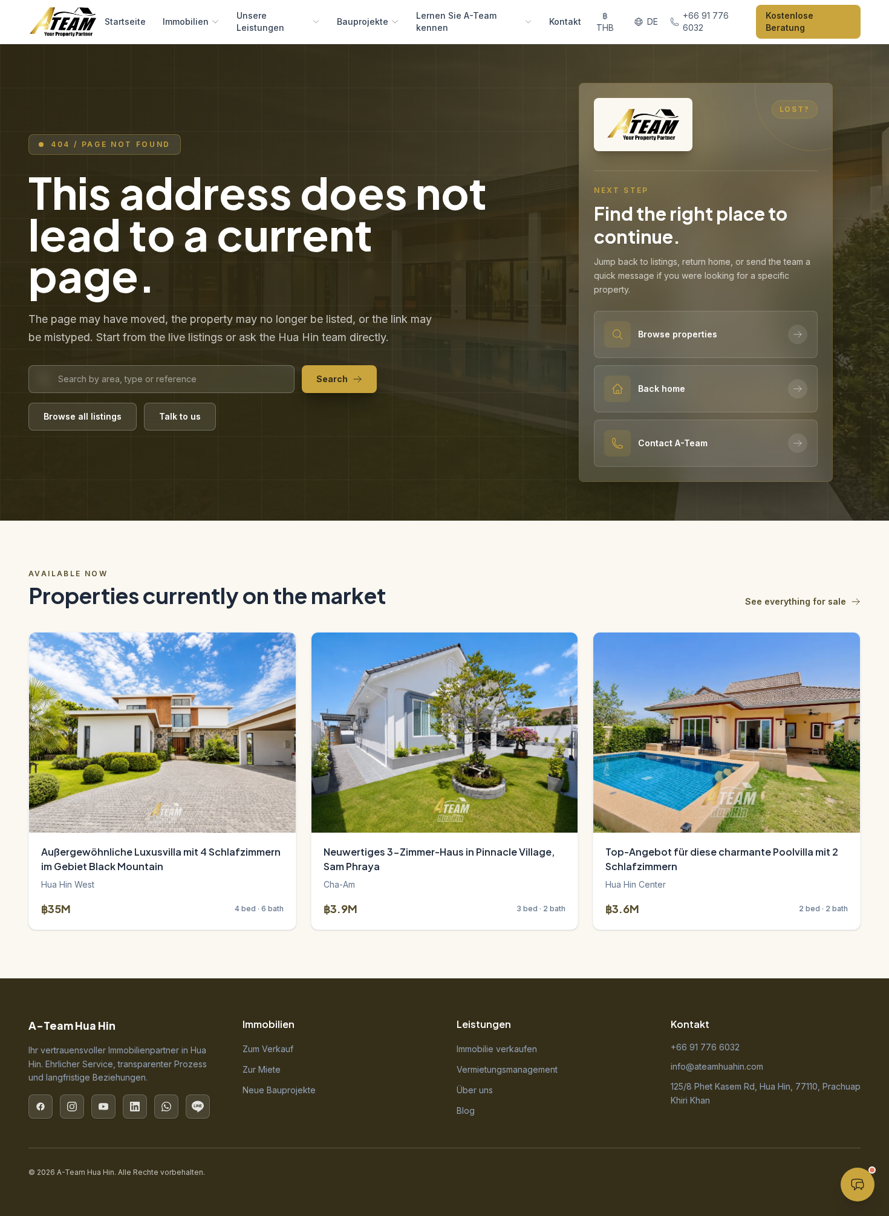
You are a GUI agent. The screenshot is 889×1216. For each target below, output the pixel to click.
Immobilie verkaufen (497, 1049)
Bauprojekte (362, 21)
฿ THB (605, 21)
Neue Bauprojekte (279, 1090)
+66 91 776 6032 (705, 1047)
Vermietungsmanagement (507, 1069)
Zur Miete (262, 1069)
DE (652, 21)
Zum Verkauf (268, 1049)
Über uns (475, 1090)
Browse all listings (83, 416)
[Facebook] (40, 1106)
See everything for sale (795, 601)
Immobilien (186, 21)
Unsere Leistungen (260, 21)
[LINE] (198, 1106)
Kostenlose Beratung (789, 21)
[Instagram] (72, 1106)
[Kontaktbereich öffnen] (857, 1184)
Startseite (125, 21)
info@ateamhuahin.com (717, 1066)
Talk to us (180, 416)
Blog (466, 1110)
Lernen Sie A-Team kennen (456, 21)
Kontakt (565, 21)
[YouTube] (103, 1106)
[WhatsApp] (166, 1106)
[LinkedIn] (135, 1106)
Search (332, 379)
